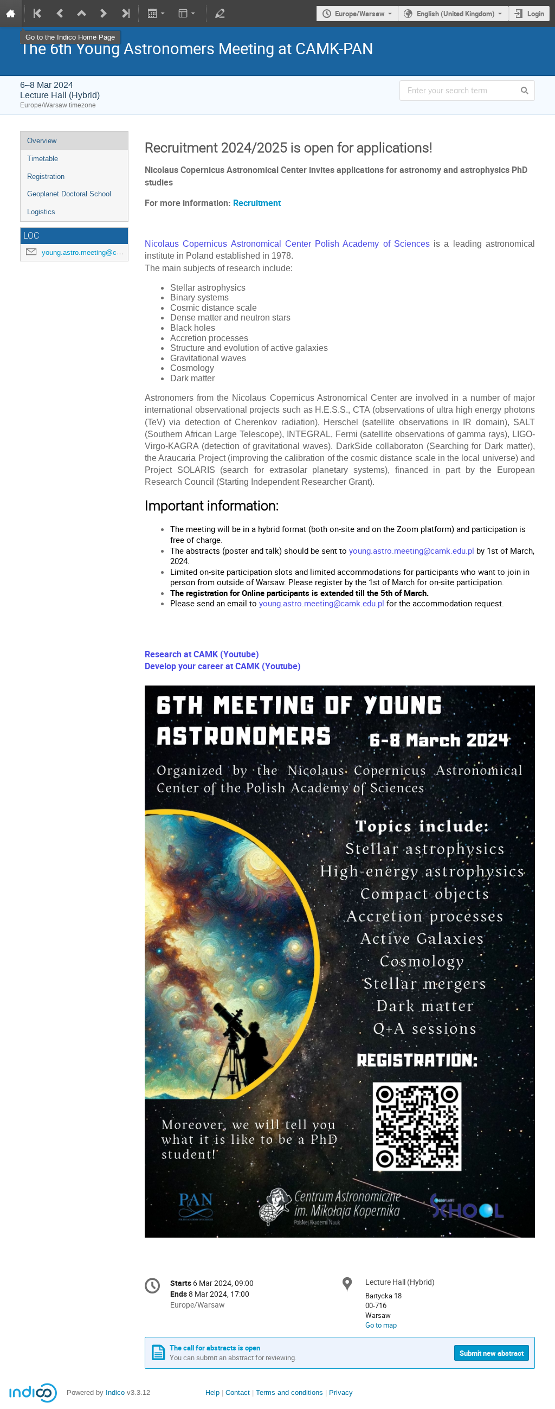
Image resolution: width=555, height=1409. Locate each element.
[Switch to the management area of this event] (220, 13)
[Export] (156, 13)
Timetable (42, 159)
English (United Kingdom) (456, 13)
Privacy (341, 1392)
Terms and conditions (289, 1392)
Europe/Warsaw (360, 13)
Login (535, 13)
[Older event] (60, 13)
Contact (237, 1392)
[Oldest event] (38, 13)
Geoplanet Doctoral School (69, 194)
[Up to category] (82, 13)
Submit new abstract (492, 1353)
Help (212, 1392)
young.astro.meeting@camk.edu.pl (96, 252)
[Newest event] (124, 13)
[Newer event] (103, 13)
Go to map (381, 1325)
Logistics (41, 212)
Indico (115, 1392)
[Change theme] (187, 13)
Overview (41, 141)
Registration (45, 176)
